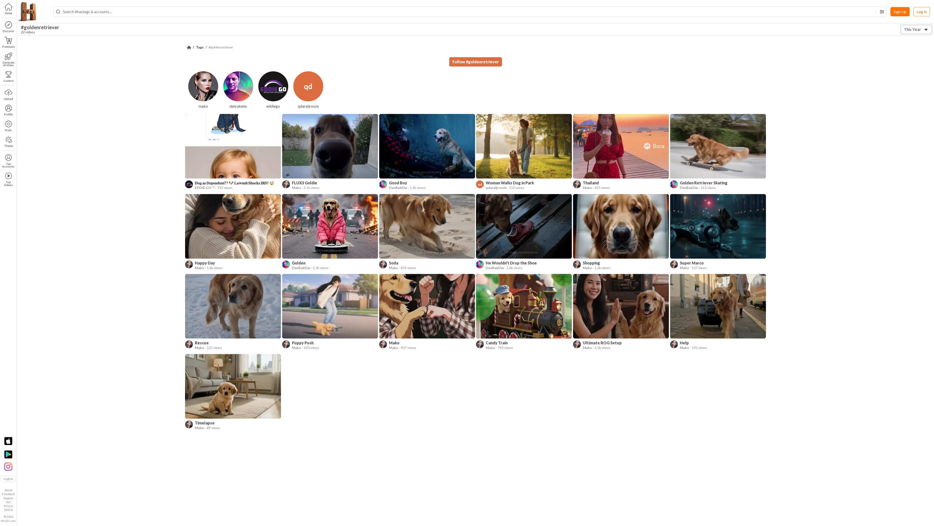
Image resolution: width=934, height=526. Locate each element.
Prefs (8, 130)
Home (8, 13)
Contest (8, 80)
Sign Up (900, 11)
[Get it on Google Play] (8, 454)
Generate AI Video (8, 64)
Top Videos (8, 183)
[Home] (189, 47)
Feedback (8, 494)
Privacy (8, 506)
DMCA (8, 510)
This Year (912, 29)
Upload (8, 98)
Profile (8, 114)
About (8, 490)
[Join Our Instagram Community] (8, 466)
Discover (8, 31)
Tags (200, 47)
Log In (922, 11)
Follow (475, 61)
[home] (26, 11)
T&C (8, 502)
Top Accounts (8, 165)
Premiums (8, 46)
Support (8, 498)
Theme (8, 145)
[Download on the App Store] (8, 441)
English (8, 479)
